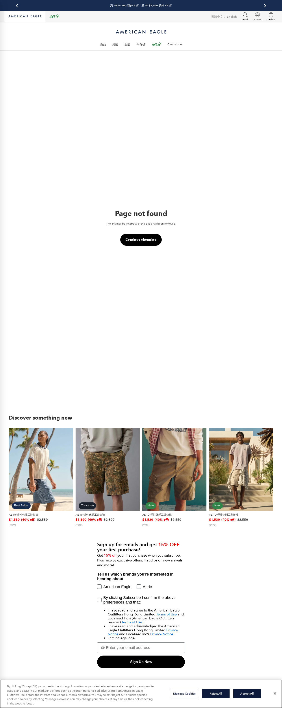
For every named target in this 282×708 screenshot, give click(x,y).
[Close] (275, 693)
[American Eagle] (24, 16)
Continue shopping (141, 240)
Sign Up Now (141, 662)
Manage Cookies (184, 693)
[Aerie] (54, 16)
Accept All (246, 693)
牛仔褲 (141, 44)
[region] (141, 694)
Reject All (216, 693)
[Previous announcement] (17, 5)
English (232, 17)
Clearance (174, 44)
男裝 (115, 44)
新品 (103, 44)
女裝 (127, 44)
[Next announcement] (265, 5)
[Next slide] (66, 469)
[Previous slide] (15, 469)
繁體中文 (217, 17)
